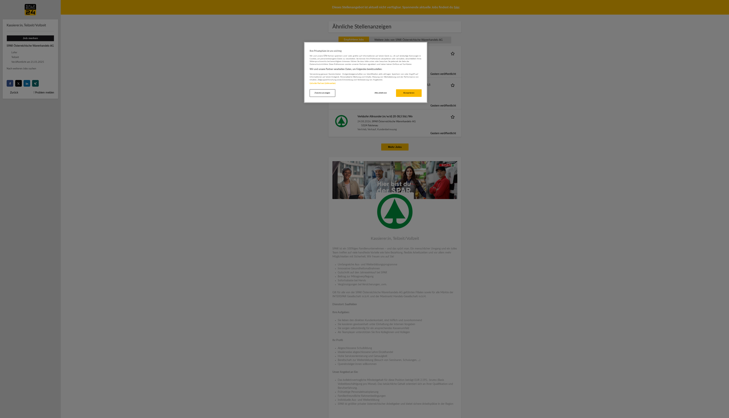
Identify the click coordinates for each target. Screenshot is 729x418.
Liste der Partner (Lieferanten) (323, 83)
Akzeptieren (408, 93)
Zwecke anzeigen (322, 93)
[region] (365, 72)
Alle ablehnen (381, 93)
